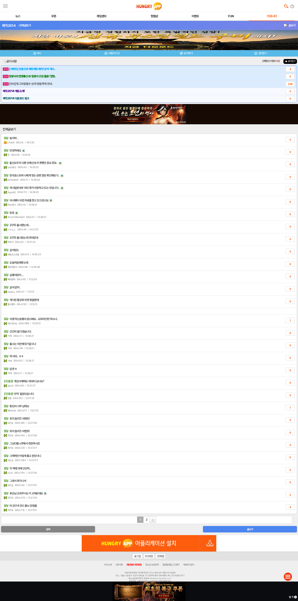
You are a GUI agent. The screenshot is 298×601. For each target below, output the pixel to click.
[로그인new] (292, 5)
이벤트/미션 (113, 53)
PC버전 (149, 556)
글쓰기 (291, 25)
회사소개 (107, 564)
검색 (48, 529)
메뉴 (39, 53)
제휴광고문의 (188, 564)
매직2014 (9, 26)
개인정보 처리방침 (133, 564)
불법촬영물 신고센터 (170, 564)
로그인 (137, 556)
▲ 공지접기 (290, 61)
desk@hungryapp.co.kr (161, 578)
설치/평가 (188, 53)
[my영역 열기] (5, 5)
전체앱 (160, 556)
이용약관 (119, 564)
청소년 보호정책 (152, 564)
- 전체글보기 (24, 25)
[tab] (37, 53)
